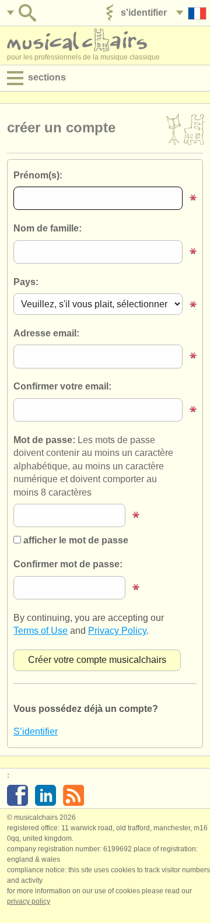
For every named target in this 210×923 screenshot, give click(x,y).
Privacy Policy (117, 631)
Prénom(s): (37, 175)
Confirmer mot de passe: (68, 564)
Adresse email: (46, 333)
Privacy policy (28, 901)
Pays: (25, 282)
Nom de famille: (47, 228)
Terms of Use (40, 631)
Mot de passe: (93, 466)
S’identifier (35, 731)
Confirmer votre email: (62, 386)
